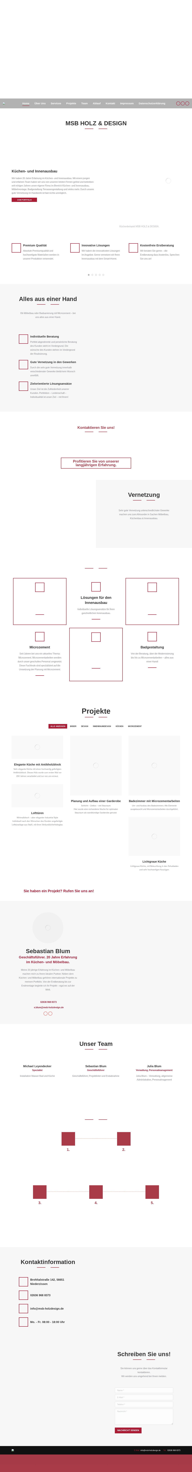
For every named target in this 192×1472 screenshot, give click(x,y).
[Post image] (37, 747)
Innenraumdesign (102, 726)
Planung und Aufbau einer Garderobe (96, 801)
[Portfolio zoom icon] (34, 747)
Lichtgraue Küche (154, 861)
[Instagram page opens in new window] (183, 103)
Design (84, 726)
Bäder (73, 726)
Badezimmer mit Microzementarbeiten (154, 801)
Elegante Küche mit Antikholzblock (37, 764)
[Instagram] (46, 1014)
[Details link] (41, 747)
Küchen (119, 726)
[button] (13, 271)
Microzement (135, 726)
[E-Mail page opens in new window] (187, 103)
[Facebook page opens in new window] (178, 103)
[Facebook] (50, 1014)
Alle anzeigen (57, 726)
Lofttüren (37, 813)
